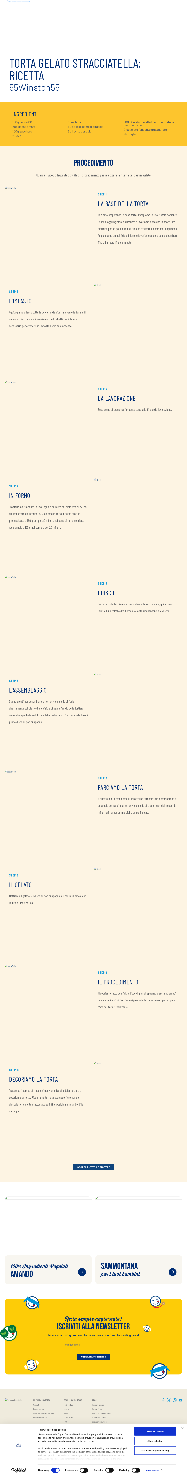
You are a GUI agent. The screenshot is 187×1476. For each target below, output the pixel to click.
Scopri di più (82, 1272)
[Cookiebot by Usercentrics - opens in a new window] (19, 1470)
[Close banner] (182, 1428)
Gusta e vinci (68, 1417)
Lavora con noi (38, 1409)
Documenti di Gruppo (99, 1421)
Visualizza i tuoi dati (99, 1417)
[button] (177, 5)
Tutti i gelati (68, 1405)
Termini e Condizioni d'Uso (101, 1413)
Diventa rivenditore (40, 1417)
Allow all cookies (155, 1431)
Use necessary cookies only (155, 1450)
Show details (152, 1470)
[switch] (84, 1470)
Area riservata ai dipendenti (43, 1413)
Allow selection (155, 1441)
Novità (66, 1409)
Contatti (36, 1405)
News (66, 1413)
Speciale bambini (172, 1272)
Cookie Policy (97, 1409)
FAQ (65, 1421)
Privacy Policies (98, 1405)
